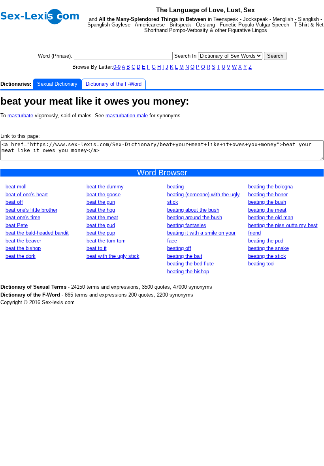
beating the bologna (270, 187)
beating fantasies (186, 225)
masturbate (20, 115)
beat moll (16, 187)
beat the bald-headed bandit (37, 233)
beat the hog (101, 210)
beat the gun (101, 202)
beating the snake (268, 248)
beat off (14, 202)
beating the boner (268, 194)
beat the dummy (105, 187)
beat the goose (104, 194)
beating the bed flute (190, 264)
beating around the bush (194, 217)
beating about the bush (193, 210)
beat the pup (101, 233)
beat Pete (17, 225)
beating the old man (270, 217)
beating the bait (184, 256)
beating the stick (267, 256)
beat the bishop (23, 248)
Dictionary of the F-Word (113, 84)
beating (175, 187)
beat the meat (102, 217)
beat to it (97, 248)
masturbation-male (126, 115)
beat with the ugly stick (113, 256)
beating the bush (267, 202)
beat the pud (101, 225)
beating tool (261, 264)
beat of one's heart (27, 194)
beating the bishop (188, 271)
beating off (179, 248)
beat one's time (23, 217)
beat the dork (21, 256)
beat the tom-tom (106, 241)
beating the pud (265, 241)
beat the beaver (23, 241)
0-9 (117, 67)
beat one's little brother (31, 210)
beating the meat (267, 210)
